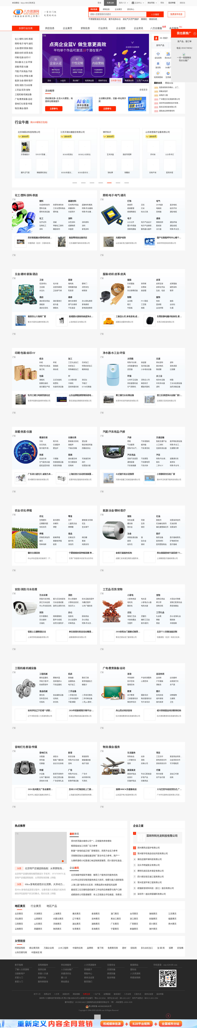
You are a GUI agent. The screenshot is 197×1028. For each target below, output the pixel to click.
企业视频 (120, 28)
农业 (17, 76)
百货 (23, 90)
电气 (26, 44)
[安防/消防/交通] (25, 609)
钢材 (26, 81)
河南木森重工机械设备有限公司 (128, 480)
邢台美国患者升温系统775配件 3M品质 (174, 553)
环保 (30, 62)
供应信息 (49, 28)
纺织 (21, 53)
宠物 (28, 90)
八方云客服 (156, 28)
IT (30, 57)
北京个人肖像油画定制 (167, 632)
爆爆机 (144, 19)
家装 (26, 48)
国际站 (182, 3)
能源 (17, 81)
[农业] (25, 530)
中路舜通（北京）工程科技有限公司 (42, 243)
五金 (17, 48)
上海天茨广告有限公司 (28, 132)
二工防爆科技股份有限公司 (115, 132)
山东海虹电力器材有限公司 (126, 243)
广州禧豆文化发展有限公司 (167, 99)
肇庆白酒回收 (34, 553)
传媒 (30, 104)
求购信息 (85, 28)
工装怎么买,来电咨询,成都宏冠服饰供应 (133, 316)
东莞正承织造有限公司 (165, 322)
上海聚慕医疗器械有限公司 (167, 558)
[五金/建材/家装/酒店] (25, 294)
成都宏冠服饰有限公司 (124, 322)
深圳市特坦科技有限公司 (166, 243)
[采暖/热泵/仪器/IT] (25, 452)
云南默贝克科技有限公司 (166, 401)
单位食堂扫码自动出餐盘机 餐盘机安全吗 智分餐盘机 (93, 632)
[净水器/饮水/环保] (113, 373)
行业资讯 (103, 28)
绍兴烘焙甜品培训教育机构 (169, 710)
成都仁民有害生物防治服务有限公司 (129, 558)
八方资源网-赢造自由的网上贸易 (35, 13)
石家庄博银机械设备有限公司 (80, 716)
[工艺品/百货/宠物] (113, 609)
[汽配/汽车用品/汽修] (113, 452)
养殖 (26, 76)
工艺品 (18, 90)
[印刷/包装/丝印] (25, 373)
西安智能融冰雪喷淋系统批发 (41, 238)
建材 (21, 48)
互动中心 (138, 3)
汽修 (30, 71)
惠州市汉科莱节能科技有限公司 (169, 480)
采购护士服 (161, 95)
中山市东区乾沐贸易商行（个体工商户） (43, 558)
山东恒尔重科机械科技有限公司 (74, 132)
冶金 (21, 81)
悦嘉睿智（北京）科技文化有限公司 (171, 637)
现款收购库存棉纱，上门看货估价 (167, 87)
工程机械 (19, 94)
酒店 (31, 48)
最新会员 (158, 83)
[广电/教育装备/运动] (113, 688)
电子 (21, 44)
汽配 (17, 71)
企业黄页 (67, 28)
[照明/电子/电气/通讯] (113, 215)
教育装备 (23, 99)
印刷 (17, 57)
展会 (21, 108)
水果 (31, 76)
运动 (30, 99)
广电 (17, 99)
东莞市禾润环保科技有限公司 (127, 401)
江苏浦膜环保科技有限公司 (79, 243)
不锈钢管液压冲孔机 (97, 19)
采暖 (17, 67)
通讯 (31, 44)
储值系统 (153, 19)
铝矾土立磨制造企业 (37, 632)
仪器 (26, 67)
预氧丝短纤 (161, 91)
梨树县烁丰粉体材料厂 (156, 132)
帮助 (162, 3)
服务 (26, 108)
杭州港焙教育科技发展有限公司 (128, 716)
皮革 (26, 53)
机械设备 (28, 94)
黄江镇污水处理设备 (125, 395)
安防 (17, 85)
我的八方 (122, 3)
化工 (17, 39)
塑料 (21, 39)
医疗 (31, 81)
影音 (26, 104)
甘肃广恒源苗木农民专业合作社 (81, 558)
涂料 (26, 39)
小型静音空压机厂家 (166, 474)
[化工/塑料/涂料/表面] (25, 215)
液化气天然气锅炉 (131, 19)
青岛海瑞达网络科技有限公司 (80, 401)
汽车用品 (23, 71)
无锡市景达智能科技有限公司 (80, 480)
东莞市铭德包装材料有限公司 (39, 401)
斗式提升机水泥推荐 (125, 474)
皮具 (31, 53)
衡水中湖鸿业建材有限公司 (38, 322)
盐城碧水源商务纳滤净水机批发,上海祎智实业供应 (91, 316)
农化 (21, 76)
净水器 (18, 62)
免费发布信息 (176, 14)
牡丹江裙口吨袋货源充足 (39, 395)
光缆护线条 (121, 238)
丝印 (26, 57)
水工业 (24, 62)
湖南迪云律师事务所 (164, 111)
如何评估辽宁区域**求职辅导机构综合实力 (47, 710)
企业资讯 (138, 28)
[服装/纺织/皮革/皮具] (113, 294)
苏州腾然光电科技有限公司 (38, 480)
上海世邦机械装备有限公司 (38, 637)
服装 (17, 53)
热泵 (21, 67)
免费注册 (110, 3)
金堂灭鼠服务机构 (124, 553)
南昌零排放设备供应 (78, 238)
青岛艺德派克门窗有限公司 (126, 637)
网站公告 (169, 83)
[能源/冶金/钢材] (113, 530)
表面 (31, 39)
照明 (17, 44)
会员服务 (174, 28)
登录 (99, 3)
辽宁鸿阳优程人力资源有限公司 (40, 716)
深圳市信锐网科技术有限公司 (167, 103)
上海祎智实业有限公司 (77, 322)
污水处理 (28, 85)
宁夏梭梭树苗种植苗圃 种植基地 (83, 553)
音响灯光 (19, 104)
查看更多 (143, 90)
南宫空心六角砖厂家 (37, 316)
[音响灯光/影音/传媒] (25, 767)
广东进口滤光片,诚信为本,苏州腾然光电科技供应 (49, 474)
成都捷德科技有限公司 (77, 637)
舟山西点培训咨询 (124, 710)
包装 (21, 57)
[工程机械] (25, 688)
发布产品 (160, 45)
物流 (17, 108)
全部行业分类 (26, 28)
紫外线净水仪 (115, 19)
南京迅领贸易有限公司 (165, 107)
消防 (21, 85)
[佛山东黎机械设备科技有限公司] (54, 266)
